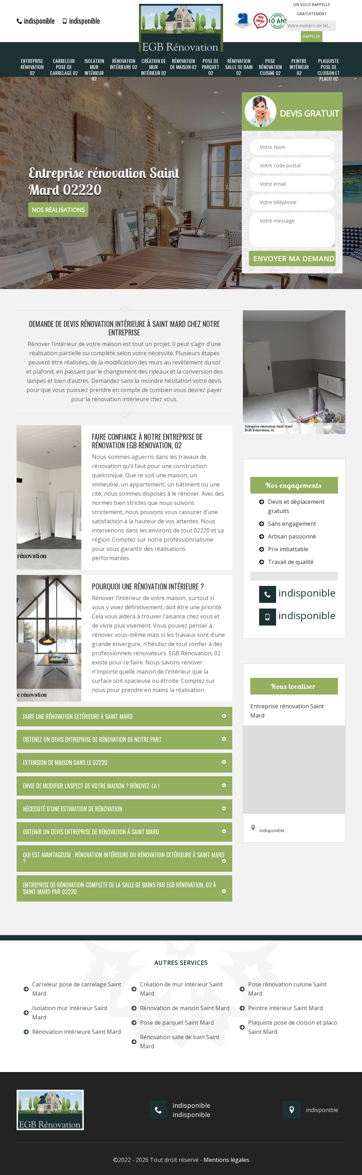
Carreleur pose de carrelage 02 (64, 67)
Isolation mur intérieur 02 (94, 70)
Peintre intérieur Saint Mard (285, 1008)
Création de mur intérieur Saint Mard (181, 988)
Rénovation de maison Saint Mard (184, 1008)
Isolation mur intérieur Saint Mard (69, 1012)
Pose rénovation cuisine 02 (270, 67)
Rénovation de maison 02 (183, 64)
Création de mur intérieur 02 (153, 67)
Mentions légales (226, 1160)
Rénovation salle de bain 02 (238, 67)
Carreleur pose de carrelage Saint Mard (76, 988)
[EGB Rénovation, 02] (181, 28)
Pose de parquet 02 (210, 67)
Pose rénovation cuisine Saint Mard (287, 988)
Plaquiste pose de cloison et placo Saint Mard (292, 1027)
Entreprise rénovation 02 (32, 67)
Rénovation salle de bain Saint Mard (180, 1041)
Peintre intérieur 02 (299, 67)
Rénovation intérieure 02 (123, 64)
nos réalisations (58, 210)
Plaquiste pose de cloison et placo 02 (328, 70)
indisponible (38, 20)
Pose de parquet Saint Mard (177, 1022)
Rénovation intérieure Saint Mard (76, 1032)
